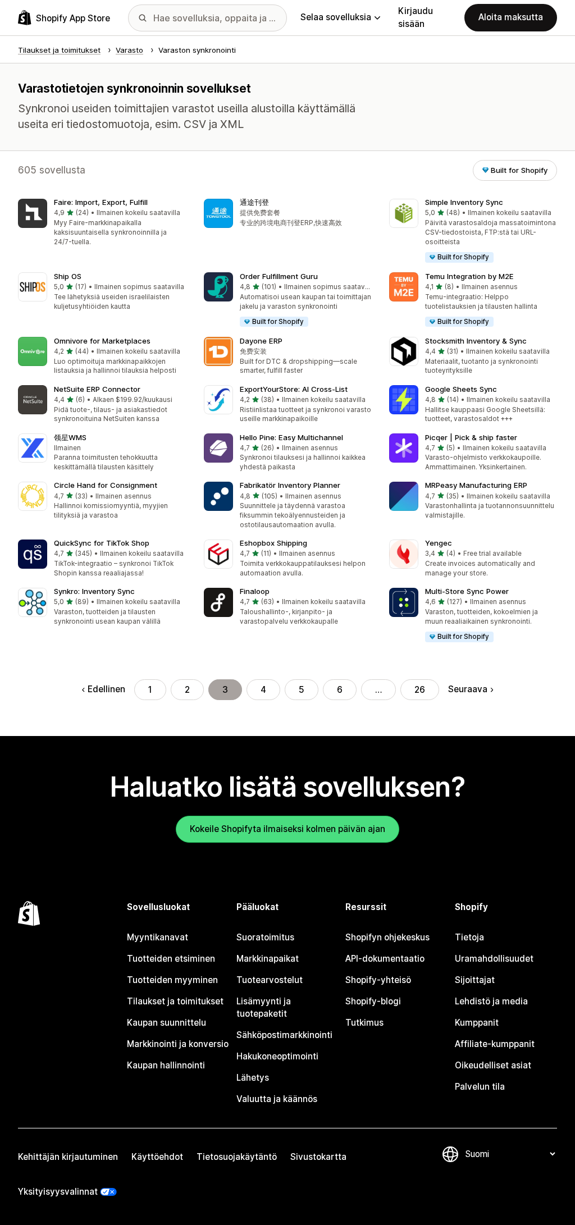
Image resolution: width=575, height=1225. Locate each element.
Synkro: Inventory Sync (94, 591)
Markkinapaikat (267, 958)
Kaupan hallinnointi (166, 1065)
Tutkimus (364, 1022)
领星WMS (70, 437)
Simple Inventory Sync (464, 202)
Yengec (438, 542)
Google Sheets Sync (461, 389)
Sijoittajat (475, 980)
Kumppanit (477, 1022)
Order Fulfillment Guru (279, 276)
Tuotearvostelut (269, 980)
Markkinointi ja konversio (178, 1044)
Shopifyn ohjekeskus (387, 937)
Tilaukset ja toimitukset (175, 1001)
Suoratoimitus (265, 937)
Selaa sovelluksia (335, 17)
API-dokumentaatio (385, 958)
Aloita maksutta (510, 17)
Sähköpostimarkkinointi (284, 1035)
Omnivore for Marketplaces (102, 340)
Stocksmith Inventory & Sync (476, 340)
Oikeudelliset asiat (493, 1065)
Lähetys (252, 1077)
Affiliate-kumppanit (495, 1044)
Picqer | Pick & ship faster (471, 437)
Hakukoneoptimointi (277, 1056)
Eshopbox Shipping (273, 542)
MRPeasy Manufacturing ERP (476, 485)
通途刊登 (254, 202)
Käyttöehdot (157, 1156)
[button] (102, 223)
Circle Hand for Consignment (105, 485)
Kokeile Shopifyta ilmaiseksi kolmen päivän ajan (287, 829)
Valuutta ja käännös (276, 1099)
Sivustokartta (318, 1156)
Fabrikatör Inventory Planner (290, 485)
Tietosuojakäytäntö (237, 1156)
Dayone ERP (261, 340)
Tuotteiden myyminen (172, 980)
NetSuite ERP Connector (97, 389)
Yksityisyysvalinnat (58, 1191)
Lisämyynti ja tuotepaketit (263, 1007)
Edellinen (106, 689)
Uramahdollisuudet (494, 958)
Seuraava (467, 689)
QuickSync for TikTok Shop (101, 542)
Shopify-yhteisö (378, 980)
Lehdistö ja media (491, 1001)
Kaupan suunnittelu (166, 1022)
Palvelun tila (480, 1086)
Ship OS (67, 276)
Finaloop (255, 591)
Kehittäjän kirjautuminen (68, 1156)
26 (419, 689)
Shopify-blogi (373, 1001)
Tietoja (469, 937)
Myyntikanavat (157, 937)
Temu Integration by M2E (469, 276)
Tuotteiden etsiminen (171, 958)
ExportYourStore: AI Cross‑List (294, 389)
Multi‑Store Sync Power (467, 591)
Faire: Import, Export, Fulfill (101, 202)
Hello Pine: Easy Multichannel (291, 437)
